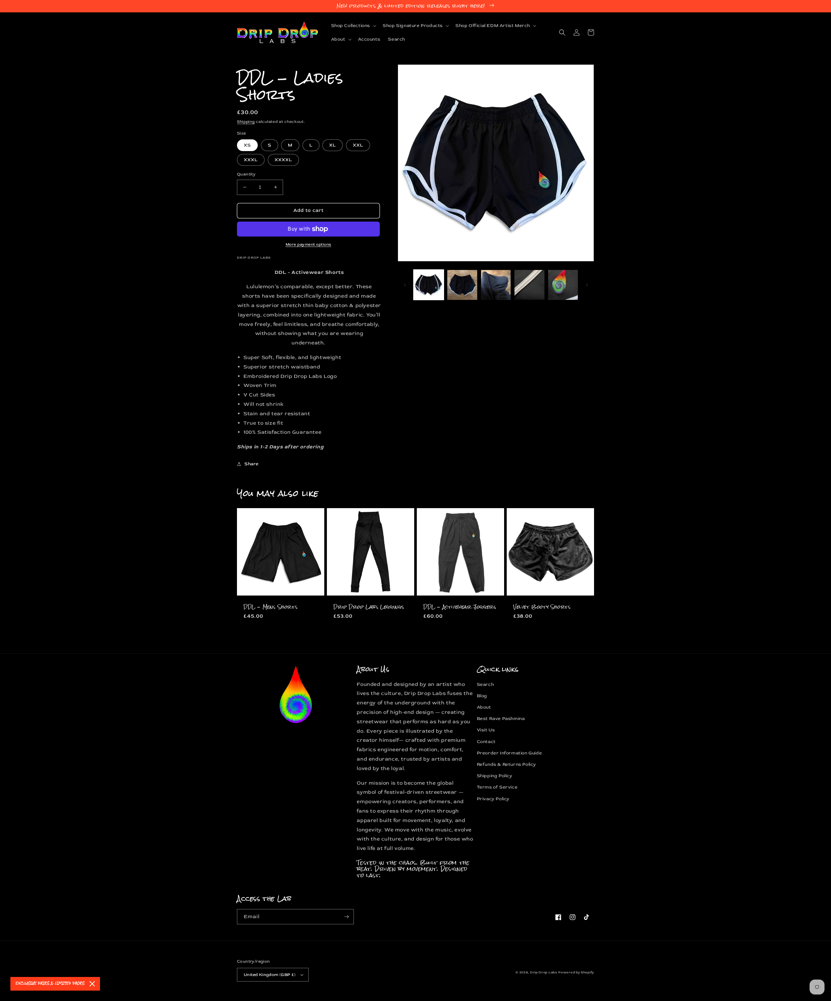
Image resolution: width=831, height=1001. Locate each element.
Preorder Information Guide (509, 753)
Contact (486, 741)
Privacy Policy (493, 799)
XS (247, 145)
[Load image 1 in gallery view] (429, 285)
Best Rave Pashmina (501, 718)
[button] (353, 25)
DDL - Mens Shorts (270, 607)
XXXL (251, 159)
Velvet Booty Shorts (541, 607)
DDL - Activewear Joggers (459, 607)
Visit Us (486, 730)
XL (332, 145)
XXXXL (283, 159)
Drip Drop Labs (543, 972)
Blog (482, 696)
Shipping (246, 121)
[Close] (92, 983)
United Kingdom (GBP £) (270, 974)
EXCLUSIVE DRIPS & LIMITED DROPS (50, 983)
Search (485, 684)
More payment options (308, 244)
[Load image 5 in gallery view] (563, 285)
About (484, 707)
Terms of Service (497, 787)
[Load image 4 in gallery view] (529, 285)
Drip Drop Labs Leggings (368, 607)
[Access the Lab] (346, 916)
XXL (358, 145)
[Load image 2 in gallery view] (462, 285)
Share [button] (251, 464)
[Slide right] (587, 285)
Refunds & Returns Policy (506, 764)
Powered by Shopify (576, 972)
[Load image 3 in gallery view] (496, 285)
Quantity (246, 174)
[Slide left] (405, 285)
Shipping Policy (495, 775)
